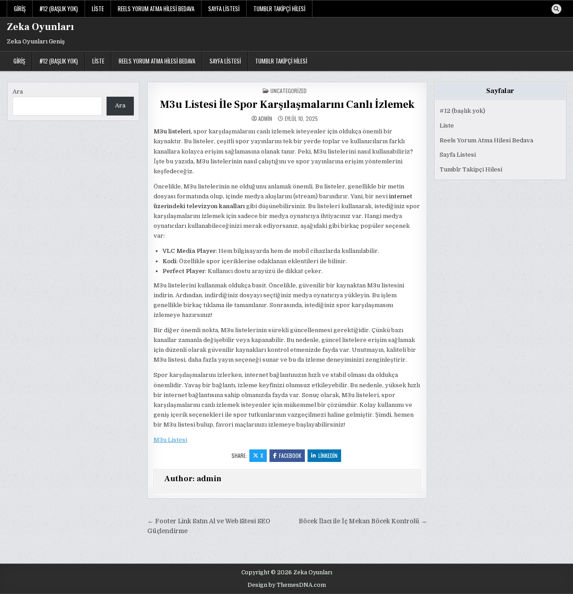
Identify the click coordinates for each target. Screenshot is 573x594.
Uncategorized (288, 90)
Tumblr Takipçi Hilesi (279, 8)
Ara (18, 91)
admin (265, 118)
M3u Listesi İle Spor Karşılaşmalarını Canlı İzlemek (287, 104)
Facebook (290, 455)
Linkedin (328, 455)
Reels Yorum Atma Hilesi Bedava (156, 8)
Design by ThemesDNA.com (287, 585)
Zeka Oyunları (40, 27)
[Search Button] (556, 9)
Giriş (20, 8)
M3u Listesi (170, 439)
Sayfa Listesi (223, 8)
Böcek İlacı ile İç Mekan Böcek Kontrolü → (363, 521)
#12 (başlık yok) (58, 8)
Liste (98, 8)
